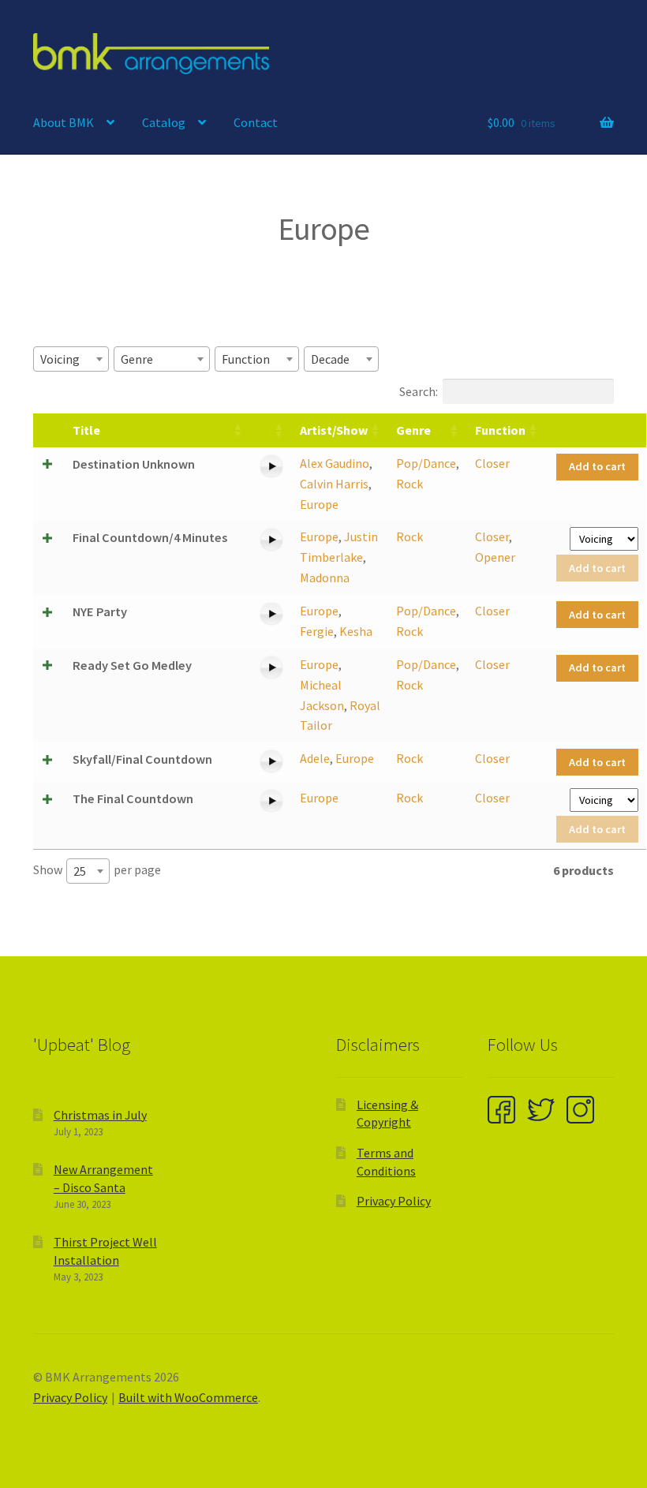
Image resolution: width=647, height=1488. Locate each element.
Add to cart (597, 466)
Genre (413, 430)
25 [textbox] (79, 871)
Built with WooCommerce (188, 1397)
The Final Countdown (133, 798)
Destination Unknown (134, 464)
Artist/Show (334, 430)
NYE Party (100, 611)
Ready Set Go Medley (132, 665)
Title (86, 430)
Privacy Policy (394, 1201)
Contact (256, 122)
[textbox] (64, 359)
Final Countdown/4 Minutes (150, 537)
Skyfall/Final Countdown (142, 759)
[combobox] (71, 359)
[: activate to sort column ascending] (271, 430)
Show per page (97, 870)
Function (500, 430)
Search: (418, 391)
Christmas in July (100, 1115)
